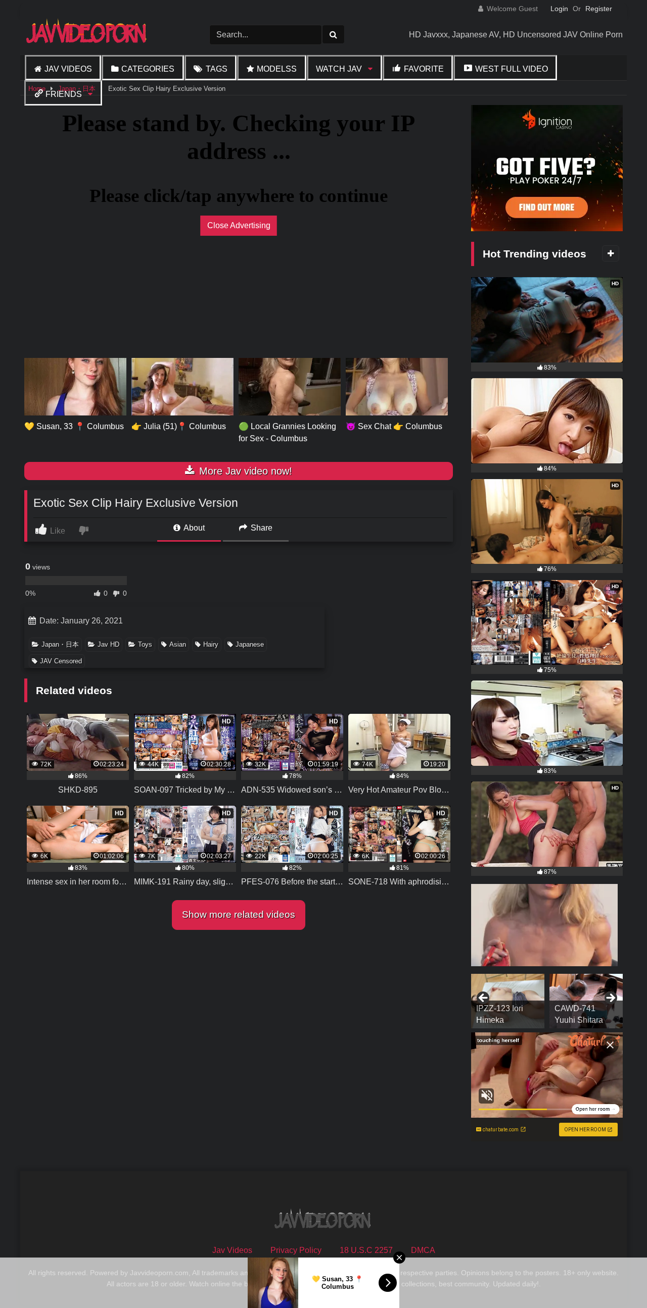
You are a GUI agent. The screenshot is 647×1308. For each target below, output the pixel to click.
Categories (147, 69)
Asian (177, 644)
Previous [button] (483, 998)
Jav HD (108, 644)
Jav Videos (68, 69)
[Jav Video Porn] (87, 34)
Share (260, 528)
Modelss (277, 69)
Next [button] (610, 998)
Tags (216, 69)
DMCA (423, 1250)
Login (559, 9)
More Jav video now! (244, 471)
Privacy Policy (295, 1250)
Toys (145, 644)
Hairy (210, 644)
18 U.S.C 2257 (366, 1250)
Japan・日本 (60, 644)
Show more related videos (238, 914)
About (193, 528)
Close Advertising (238, 225)
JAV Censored (61, 661)
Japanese (250, 644)
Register (598, 9)
